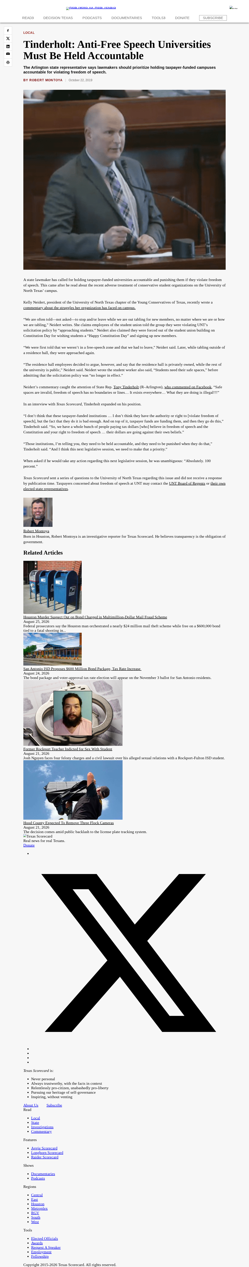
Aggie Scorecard (44, 1148)
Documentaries (126, 18)
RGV (35, 1213)
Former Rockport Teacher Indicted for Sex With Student (67, 749)
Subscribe (213, 18)
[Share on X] (8, 38)
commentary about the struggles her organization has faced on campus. (79, 307)
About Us (30, 1105)
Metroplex (39, 1208)
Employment (41, 1252)
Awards (37, 1243)
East (34, 1199)
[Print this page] (8, 62)
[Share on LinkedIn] (8, 46)
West (35, 1222)
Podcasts (92, 18)
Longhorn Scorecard (47, 1152)
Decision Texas (58, 18)
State (35, 1122)
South (35, 1217)
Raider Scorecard (44, 1157)
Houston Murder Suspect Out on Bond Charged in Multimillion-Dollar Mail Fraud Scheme (95, 617)
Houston (37, 1204)
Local (29, 32)
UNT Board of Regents (187, 483)
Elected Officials (44, 1238)
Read (27, 18)
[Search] (233, 7)
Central (37, 1195)
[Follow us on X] (128, 1049)
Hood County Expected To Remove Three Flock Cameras (68, 823)
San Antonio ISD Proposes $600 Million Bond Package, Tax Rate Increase (82, 669)
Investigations (42, 1127)
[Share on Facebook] (8, 30)
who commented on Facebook (187, 387)
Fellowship (40, 1256)
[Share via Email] (8, 54)
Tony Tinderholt (126, 387)
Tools (158, 18)
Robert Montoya (46, 80)
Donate (182, 18)
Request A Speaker (46, 1247)
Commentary (41, 1131)
